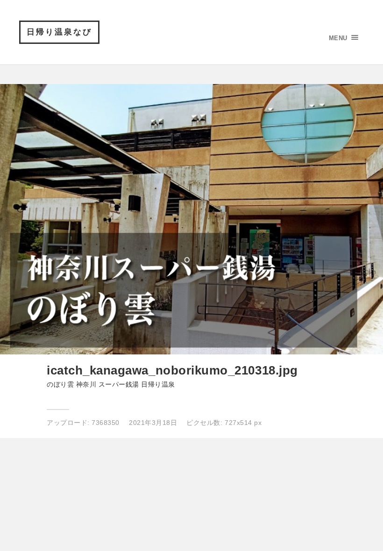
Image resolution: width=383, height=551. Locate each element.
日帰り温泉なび (59, 32)
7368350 (106, 422)
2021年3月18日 (153, 422)
